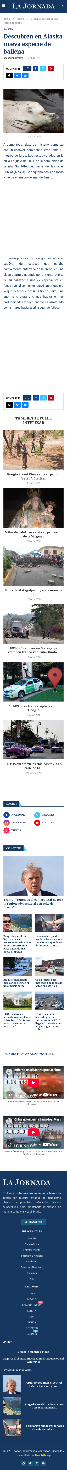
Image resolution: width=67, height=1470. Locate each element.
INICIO (6, 19)
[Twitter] (30, 1463)
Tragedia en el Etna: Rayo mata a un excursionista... (44, 1406)
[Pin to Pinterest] (51, 68)
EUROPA (31, 1311)
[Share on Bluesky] (17, 75)
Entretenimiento (31, 1250)
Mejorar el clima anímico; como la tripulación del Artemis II (33, 1360)
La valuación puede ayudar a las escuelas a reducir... (44, 1427)
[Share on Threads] (9, 75)
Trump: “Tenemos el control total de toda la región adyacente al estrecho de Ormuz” (33, 903)
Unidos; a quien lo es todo (33, 1351)
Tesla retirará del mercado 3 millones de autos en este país (48, 982)
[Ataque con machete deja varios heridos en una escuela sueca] (17, 966)
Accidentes (32, 1261)
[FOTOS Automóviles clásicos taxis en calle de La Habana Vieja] (33, 739)
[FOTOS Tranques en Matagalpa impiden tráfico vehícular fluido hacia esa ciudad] (33, 623)
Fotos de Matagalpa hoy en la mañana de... (33, 592)
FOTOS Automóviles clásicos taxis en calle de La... (33, 766)
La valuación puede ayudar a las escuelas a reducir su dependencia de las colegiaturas (49, 941)
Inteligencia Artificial (32, 1256)
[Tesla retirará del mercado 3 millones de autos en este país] (49, 966)
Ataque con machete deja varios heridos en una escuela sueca (16, 982)
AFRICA (32, 1322)
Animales (32, 1273)
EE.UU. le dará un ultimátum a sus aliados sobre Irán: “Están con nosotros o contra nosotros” (17, 1020)
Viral (31, 1279)
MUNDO (31, 1293)
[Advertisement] (33, 217)
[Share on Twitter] (43, 68)
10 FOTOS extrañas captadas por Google (33, 708)
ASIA (31, 1316)
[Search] (63, 6)
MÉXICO (31, 1299)
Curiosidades (32, 1244)
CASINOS (32, 1334)
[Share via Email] (25, 75)
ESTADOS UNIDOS (31, 1305)
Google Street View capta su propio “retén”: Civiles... (33, 476)
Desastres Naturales (32, 1267)
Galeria (20, 19)
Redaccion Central (13, 58)
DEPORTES (32, 1328)
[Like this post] (28, 68)
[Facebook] (23, 1463)
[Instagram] (36, 1463)
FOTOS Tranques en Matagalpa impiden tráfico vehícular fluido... (33, 650)
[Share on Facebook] (35, 68)
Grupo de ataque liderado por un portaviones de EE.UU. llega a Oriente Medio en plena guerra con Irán (48, 1022)
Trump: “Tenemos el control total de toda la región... (44, 1384)
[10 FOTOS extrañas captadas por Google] (33, 681)
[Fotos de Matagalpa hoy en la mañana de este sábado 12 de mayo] (33, 565)
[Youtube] (43, 1463)
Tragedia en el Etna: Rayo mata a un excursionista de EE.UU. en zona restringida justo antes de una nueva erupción (17, 944)
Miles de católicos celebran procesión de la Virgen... (33, 534)
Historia (32, 1238)
